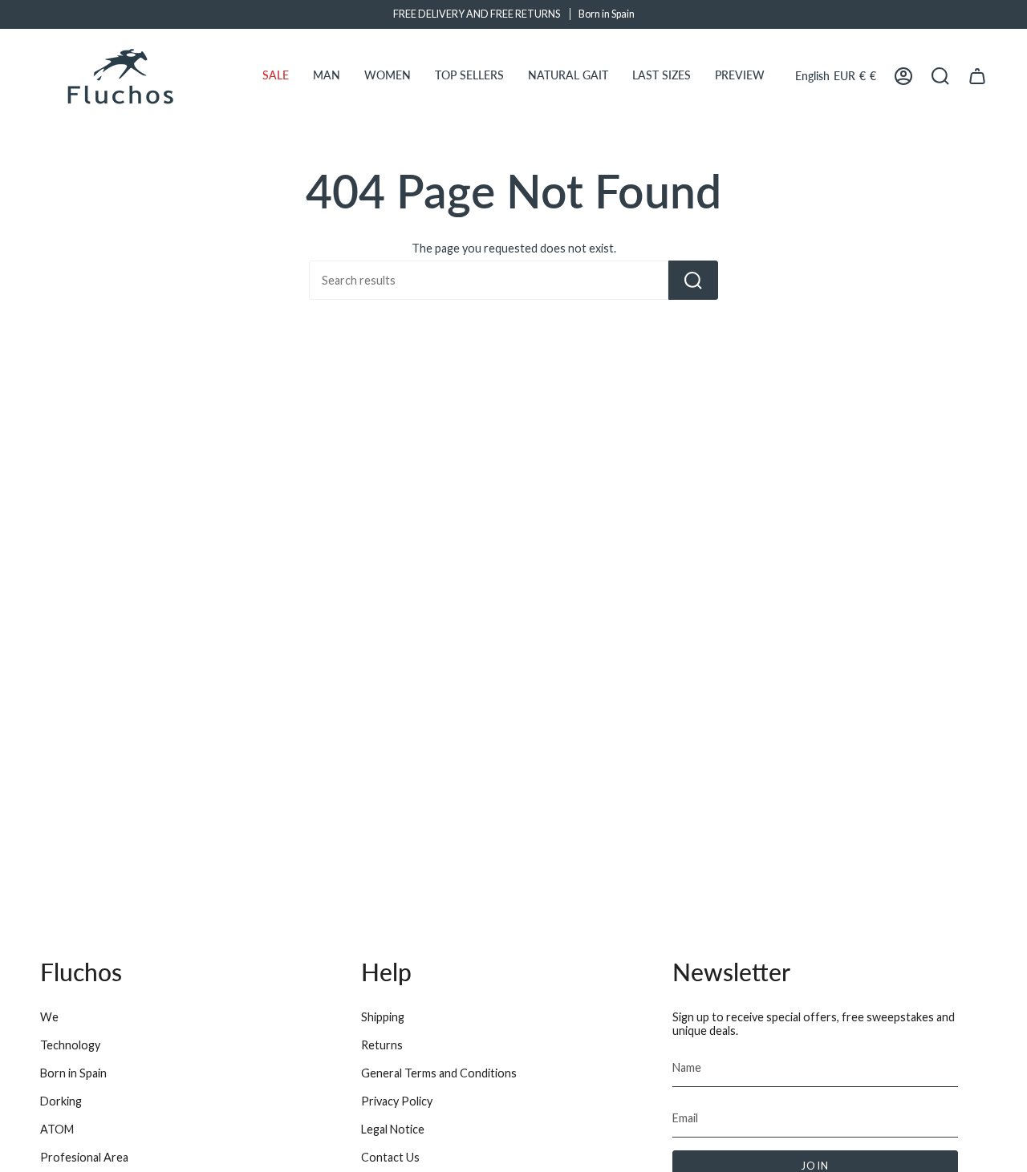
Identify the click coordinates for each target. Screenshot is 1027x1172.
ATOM (57, 1129)
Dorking (61, 1101)
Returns (382, 1045)
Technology (70, 1045)
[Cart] (977, 76)
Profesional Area (84, 1157)
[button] (275, 76)
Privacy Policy (396, 1101)
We (49, 1017)
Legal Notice (392, 1129)
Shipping (382, 1017)
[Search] (693, 280)
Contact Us (390, 1157)
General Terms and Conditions (439, 1073)
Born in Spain (73, 1073)
